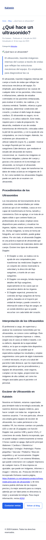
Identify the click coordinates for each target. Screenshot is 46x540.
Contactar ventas (13, 505)
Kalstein (9, 7)
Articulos (14, 46)
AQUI (22, 498)
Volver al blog (33, 506)
